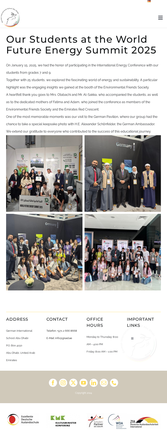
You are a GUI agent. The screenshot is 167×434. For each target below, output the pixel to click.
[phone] (114, 383)
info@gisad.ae (63, 338)
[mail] (104, 383)
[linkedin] (94, 383)
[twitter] (73, 383)
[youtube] (83, 383)
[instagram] (63, 383)
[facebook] (53, 383)
